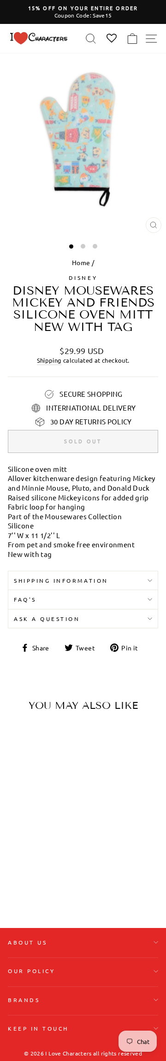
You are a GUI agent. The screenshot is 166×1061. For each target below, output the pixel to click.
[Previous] (18, 776)
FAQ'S (25, 599)
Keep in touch (38, 1028)
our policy (31, 970)
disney (83, 277)
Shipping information (61, 580)
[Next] (54, 776)
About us (27, 942)
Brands (24, 999)
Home (81, 262)
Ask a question (47, 618)
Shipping (49, 360)
